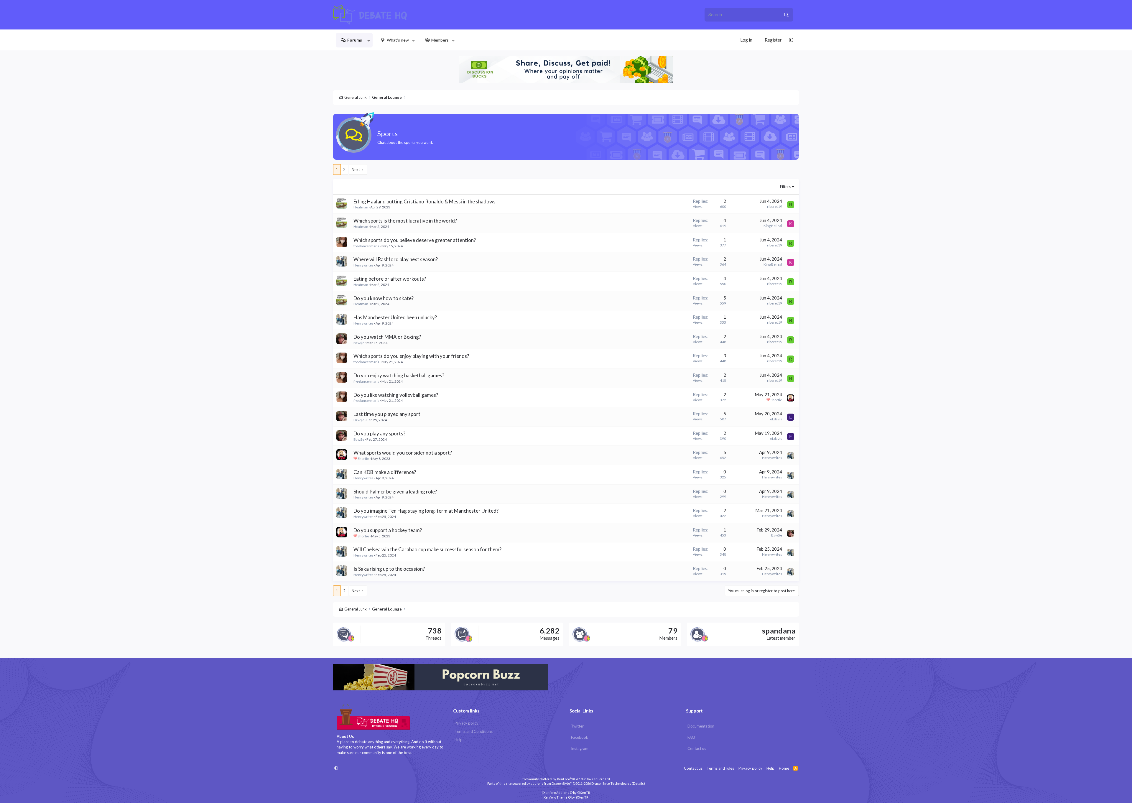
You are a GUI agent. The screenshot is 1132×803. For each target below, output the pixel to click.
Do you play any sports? (379, 433)
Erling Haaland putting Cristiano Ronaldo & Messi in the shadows (424, 201)
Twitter (577, 726)
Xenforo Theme (566, 797)
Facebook (579, 737)
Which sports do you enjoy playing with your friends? (411, 356)
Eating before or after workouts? (389, 279)
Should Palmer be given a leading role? (395, 491)
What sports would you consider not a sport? (402, 453)
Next (356, 169)
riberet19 (774, 206)
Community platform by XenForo (566, 779)
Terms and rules (720, 768)
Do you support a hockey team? (387, 530)
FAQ (691, 737)
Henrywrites (363, 265)
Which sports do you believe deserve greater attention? (414, 240)
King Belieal (773, 225)
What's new (398, 39)
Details (638, 783)
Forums (354, 39)
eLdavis (776, 419)
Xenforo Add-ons (566, 792)
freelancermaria (366, 246)
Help (459, 739)
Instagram (579, 748)
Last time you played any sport (386, 414)
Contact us (696, 748)
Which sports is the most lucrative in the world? (405, 221)
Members (440, 39)
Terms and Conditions (474, 731)
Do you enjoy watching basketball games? (398, 375)
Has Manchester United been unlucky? (395, 317)
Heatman (360, 207)
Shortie (776, 400)
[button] (369, 40)
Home (784, 768)
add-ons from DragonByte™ (551, 783)
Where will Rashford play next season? (395, 259)
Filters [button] (785, 186)
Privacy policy (466, 723)
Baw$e (358, 342)
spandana (778, 630)
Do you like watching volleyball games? (395, 395)
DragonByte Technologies (611, 783)
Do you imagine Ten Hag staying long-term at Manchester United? (425, 511)
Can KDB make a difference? (384, 472)
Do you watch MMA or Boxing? (387, 337)
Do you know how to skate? (383, 298)
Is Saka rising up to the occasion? (389, 569)
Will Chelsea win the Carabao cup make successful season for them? (427, 549)
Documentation (700, 726)
